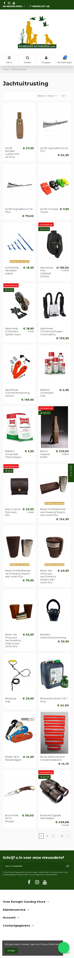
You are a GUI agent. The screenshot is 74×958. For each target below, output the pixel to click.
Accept (11, 950)
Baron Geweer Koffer (45, 454)
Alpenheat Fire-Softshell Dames (46, 272)
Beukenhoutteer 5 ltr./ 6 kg (54, 700)
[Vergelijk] (19, 144)
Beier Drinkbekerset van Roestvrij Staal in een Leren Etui (53, 512)
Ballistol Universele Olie (46, 392)
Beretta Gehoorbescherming (53, 636)
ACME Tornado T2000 (49, 210)
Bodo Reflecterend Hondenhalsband (52, 758)
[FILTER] (71, 479)
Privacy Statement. (50, 944)
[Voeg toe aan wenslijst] (15, 144)
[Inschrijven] (67, 866)
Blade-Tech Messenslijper (13, 758)
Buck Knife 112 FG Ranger (11, 818)
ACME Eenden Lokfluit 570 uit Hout (12, 153)
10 (62, 836)
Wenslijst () (41, 6)
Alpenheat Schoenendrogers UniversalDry (51, 331)
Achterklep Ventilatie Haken (12, 270)
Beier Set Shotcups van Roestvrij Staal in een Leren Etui (48, 576)
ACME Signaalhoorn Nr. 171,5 (54, 150)
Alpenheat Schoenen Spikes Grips (12, 331)
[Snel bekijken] (24, 144)
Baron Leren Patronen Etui (12, 512)
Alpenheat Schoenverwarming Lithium (17, 392)
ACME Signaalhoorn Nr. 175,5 (19, 210)
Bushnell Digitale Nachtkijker (50, 817)
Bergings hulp (10, 700)
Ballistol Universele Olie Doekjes (13, 454)
